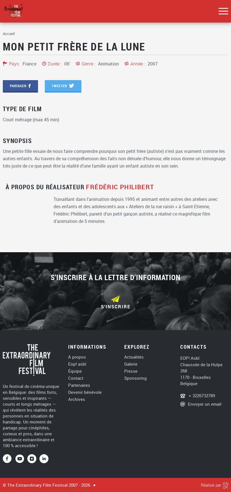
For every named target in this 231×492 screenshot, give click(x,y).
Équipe (75, 371)
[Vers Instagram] (31, 459)
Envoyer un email (204, 404)
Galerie (130, 364)
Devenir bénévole (85, 392)
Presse (130, 371)
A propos (77, 357)
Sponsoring (135, 378)
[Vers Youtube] (21, 459)
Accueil (9, 33)
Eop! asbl (77, 364)
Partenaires (79, 385)
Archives (76, 399)
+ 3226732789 (201, 395)
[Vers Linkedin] (43, 459)
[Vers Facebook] (9, 459)
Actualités (134, 357)
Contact (75, 378)
